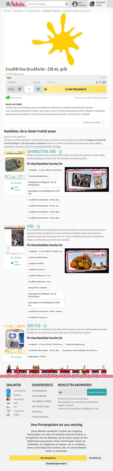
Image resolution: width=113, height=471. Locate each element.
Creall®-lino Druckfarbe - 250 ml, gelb (43, 211)
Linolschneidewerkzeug (37, 176)
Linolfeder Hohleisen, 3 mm (39, 275)
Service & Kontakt (39, 395)
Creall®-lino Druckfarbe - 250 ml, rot (43, 205)
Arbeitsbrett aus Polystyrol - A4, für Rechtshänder (42, 183)
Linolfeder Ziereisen (36, 269)
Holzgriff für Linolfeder (37, 287)
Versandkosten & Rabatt (41, 401)
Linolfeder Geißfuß (36, 263)
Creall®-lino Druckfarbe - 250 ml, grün (44, 217)
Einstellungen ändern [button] (56, 463)
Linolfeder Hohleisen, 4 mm (39, 281)
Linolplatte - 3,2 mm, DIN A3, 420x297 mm (45, 251)
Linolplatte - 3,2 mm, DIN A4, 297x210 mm (45, 170)
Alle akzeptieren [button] (48, 458)
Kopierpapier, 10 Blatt (37, 356)
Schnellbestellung (39, 390)
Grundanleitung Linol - (43, 151)
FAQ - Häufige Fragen (40, 406)
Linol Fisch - (35, 325)
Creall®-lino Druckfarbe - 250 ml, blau (43, 199)
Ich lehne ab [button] (95, 458)
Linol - (31, 226)
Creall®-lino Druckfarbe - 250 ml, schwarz (45, 311)
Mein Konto (37, 411)
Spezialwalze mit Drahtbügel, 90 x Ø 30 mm (44, 192)
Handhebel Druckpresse (37, 317)
